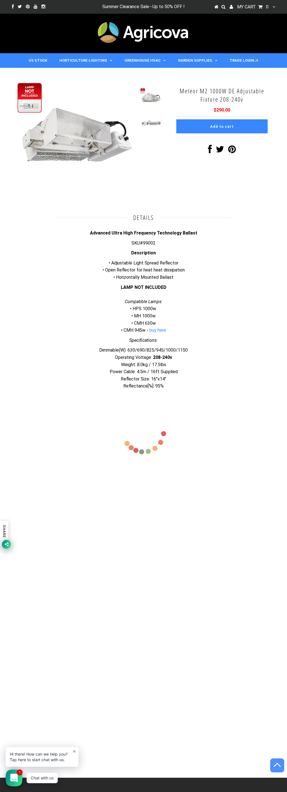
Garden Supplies (195, 60)
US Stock (38, 60)
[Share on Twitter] (220, 151)
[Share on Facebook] (210, 151)
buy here (157, 330)
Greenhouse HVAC (142, 60)
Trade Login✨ (244, 60)
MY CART (253, 7)
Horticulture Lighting (83, 60)
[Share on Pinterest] (232, 151)
